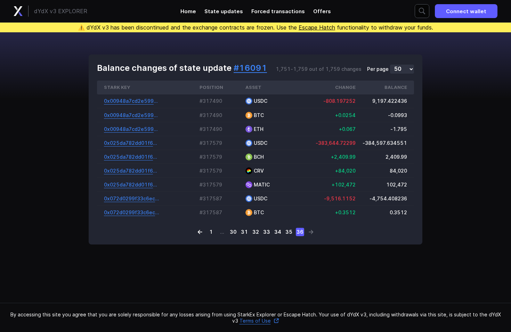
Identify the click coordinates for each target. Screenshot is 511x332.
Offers (322, 11)
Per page (378, 69)
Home (188, 11)
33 (266, 232)
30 (233, 232)
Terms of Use (255, 321)
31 (244, 232)
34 (277, 232)
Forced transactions (278, 11)
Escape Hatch (317, 27)
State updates (223, 11)
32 (255, 232)
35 (288, 232)
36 (300, 232)
